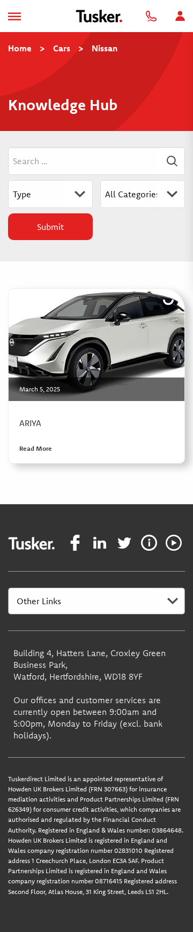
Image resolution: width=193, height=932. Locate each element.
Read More (35, 448)
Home (20, 48)
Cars (61, 48)
